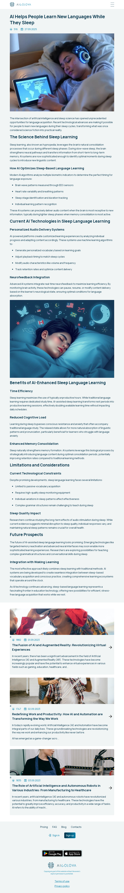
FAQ (54, 827)
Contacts (76, 827)
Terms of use (62, 881)
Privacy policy (62, 886)
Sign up (70, 835)
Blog (63, 827)
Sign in (56, 835)
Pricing (44, 827)
